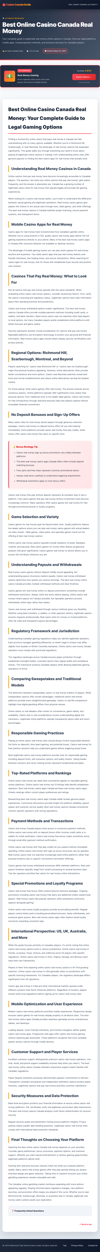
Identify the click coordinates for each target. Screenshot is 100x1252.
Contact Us (93, 1245)
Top (64, 1245)
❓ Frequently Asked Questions (27, 1211)
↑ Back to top (85, 1224)
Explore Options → (84, 77)
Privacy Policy (77, 1245)
